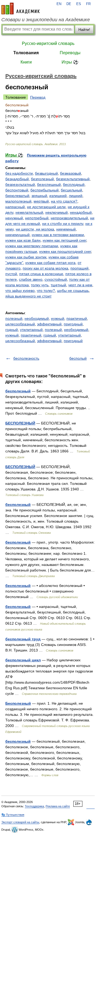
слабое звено (30, 279)
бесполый (78, 358)
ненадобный (81, 212)
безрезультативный (73, 179)
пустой (11, 274)
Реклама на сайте (58, 806)
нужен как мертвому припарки (31, 246)
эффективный (49, 324)
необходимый (37, 318)
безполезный (42, 179)
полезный (13, 318)
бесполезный (18, 391)
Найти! (84, 29)
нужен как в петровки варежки (58, 235)
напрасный (15, 207)
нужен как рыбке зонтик (25, 257)
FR (88, 4)
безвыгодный (46, 173)
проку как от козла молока (45, 268)
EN (59, 4)
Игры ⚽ (70, 62)
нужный (57, 318)
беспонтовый (16, 190)
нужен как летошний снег (64, 240)
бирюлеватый (17, 196)
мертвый (41, 201)
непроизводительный (69, 218)
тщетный (58, 285)
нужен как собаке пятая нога (50, 262)
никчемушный (17, 235)
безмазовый (70, 173)
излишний (58, 196)
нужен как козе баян (23, 240)
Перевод (37, 97)
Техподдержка (34, 806)
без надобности (19, 173)
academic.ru (20, 8)
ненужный (14, 218)
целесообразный (20, 324)
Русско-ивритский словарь (48, 43)
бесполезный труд (23, 639)
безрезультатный (20, 184)
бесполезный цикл (23, 660)
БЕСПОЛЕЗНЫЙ (20, 423)
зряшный (39, 196)
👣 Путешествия (12, 814)
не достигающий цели (46, 207)
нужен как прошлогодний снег (65, 251)
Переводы (70, 53)
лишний (75, 196)
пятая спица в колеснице (41, 274)
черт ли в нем (80, 285)
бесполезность (26, 358)
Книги (26, 62)
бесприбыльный (44, 190)
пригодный (73, 324)
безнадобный (17, 179)
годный (11, 329)
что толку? (46, 290)
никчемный (66, 229)
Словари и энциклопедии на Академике (45, 19)
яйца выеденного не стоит (28, 296)
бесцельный (71, 190)
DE (68, 4)
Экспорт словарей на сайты (20, 822)
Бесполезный (18, 703)
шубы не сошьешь (73, 290)
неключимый (56, 212)
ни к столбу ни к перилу (62, 223)
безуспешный (49, 184)
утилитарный (31, 329)
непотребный (37, 218)
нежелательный (29, 212)
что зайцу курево (20, 290)
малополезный (18, 201)
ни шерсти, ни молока (35, 229)
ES (78, 4)
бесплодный (74, 184)
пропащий (79, 268)
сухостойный (56, 279)
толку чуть (40, 285)
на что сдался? (64, 201)
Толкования (26, 53)
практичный (76, 318)
